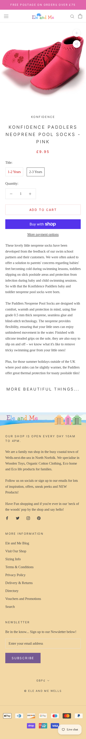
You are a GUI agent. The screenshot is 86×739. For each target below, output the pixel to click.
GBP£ (41, 680)
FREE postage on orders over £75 (42, 4)
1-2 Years (14, 172)
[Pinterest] (39, 518)
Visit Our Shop (15, 551)
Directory (12, 591)
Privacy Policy (15, 575)
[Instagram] (28, 518)
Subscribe (23, 658)
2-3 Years (35, 172)
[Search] (72, 16)
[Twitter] (17, 518)
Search (10, 607)
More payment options (43, 234)
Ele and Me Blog (17, 543)
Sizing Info (13, 559)
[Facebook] (7, 518)
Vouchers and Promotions (23, 599)
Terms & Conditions (19, 567)
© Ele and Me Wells (43, 690)
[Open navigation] (6, 16)
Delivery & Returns (19, 583)
